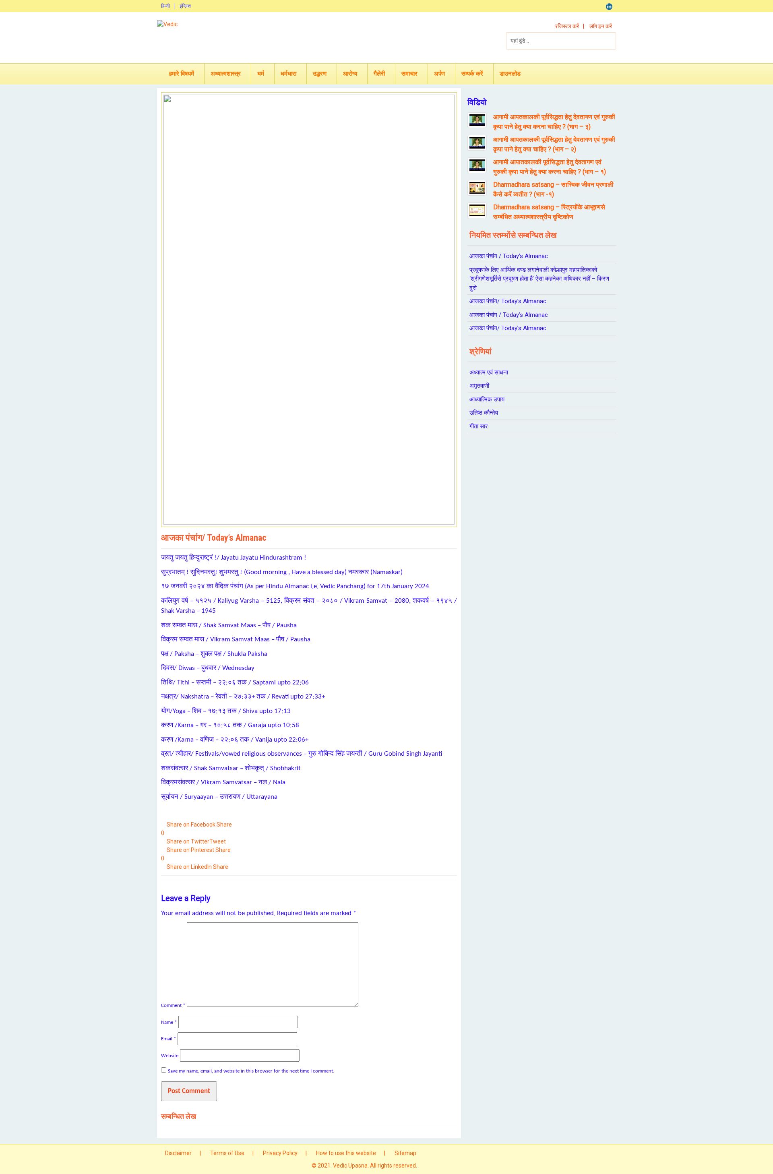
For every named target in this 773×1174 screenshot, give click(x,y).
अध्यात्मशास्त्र (226, 73)
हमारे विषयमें (181, 73)
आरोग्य (350, 73)
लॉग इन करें (600, 26)
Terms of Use (227, 1153)
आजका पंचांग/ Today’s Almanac (507, 301)
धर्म (260, 73)
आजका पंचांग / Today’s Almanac (508, 256)
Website (169, 1055)
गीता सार (478, 426)
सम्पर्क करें (472, 73)
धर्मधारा (288, 73)
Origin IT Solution (439, 1165)
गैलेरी (379, 73)
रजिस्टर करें (567, 26)
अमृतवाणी (479, 385)
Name (169, 1022)
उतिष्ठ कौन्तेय (483, 412)
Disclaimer (178, 1153)
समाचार (409, 73)
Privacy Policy (280, 1153)
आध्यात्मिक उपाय (486, 399)
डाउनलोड (510, 73)
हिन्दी (165, 6)
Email (168, 1039)
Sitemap (405, 1153)
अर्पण (439, 73)
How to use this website (346, 1153)
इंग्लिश (185, 6)
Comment (173, 1005)
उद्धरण (320, 73)
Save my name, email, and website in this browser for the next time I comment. (251, 1071)
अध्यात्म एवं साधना (488, 372)
